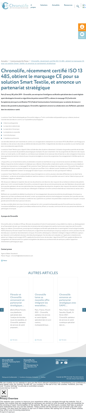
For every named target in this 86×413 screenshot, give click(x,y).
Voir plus (14, 340)
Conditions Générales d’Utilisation (29, 377)
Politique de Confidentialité (9, 377)
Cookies (43, 377)
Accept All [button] (14, 388)
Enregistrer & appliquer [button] (7, 412)
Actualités (55, 5)
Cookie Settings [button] (5, 388)
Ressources (68, 5)
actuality (4, 61)
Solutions (43, 5)
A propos (33, 6)
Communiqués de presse (19, 61)
